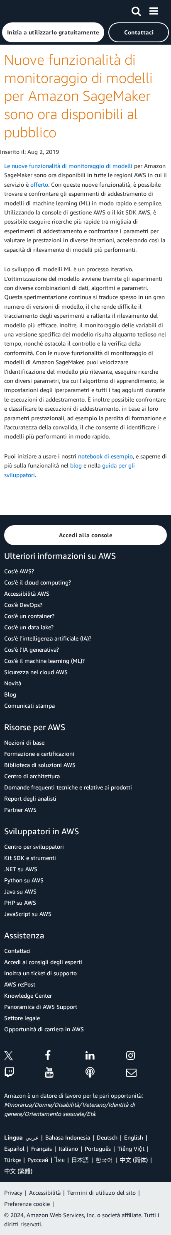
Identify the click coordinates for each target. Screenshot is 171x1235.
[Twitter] (24, 1056)
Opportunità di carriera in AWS (44, 1029)
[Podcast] (106, 1073)
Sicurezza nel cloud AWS (36, 671)
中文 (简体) (134, 1159)
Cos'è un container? (29, 615)
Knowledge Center (28, 995)
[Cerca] (136, 9)
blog (76, 465)
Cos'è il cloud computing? (37, 582)
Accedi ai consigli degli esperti (43, 961)
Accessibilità (45, 1192)
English (133, 1137)
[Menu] (153, 9)
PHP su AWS (20, 902)
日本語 (80, 1159)
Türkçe (12, 1159)
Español (14, 1148)
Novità (12, 683)
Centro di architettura (32, 775)
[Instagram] (146, 1056)
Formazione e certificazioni (39, 753)
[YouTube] (65, 1073)
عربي (32, 1137)
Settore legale (22, 1017)
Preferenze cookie (27, 1203)
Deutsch (107, 1137)
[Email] (146, 1073)
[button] (53, 32)
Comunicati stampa (29, 705)
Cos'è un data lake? (29, 627)
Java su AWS (20, 891)
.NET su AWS (20, 868)
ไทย (60, 1159)
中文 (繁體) (18, 1170)
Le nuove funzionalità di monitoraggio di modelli (68, 165)
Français (41, 1148)
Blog (10, 694)
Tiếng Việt (130, 1148)
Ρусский (37, 1159)
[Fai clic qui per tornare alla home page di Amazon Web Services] (21, 11)
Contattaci (17, 950)
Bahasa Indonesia (67, 1137)
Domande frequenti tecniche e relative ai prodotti (68, 787)
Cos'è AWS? (19, 571)
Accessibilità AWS (26, 593)
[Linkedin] (106, 1056)
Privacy (13, 1192)
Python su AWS (24, 880)
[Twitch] (24, 1073)
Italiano (68, 1148)
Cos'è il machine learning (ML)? (44, 660)
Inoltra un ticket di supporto (40, 973)
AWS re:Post (19, 984)
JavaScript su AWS (27, 913)
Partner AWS (20, 809)
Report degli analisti (30, 798)
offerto (39, 184)
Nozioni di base (24, 742)
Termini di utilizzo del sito (101, 1192)
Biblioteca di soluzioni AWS (40, 764)
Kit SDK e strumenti (30, 857)
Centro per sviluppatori (34, 846)
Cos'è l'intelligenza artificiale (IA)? (47, 638)
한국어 (104, 1159)
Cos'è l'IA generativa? (31, 649)
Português (98, 1148)
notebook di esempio (105, 456)
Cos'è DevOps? (23, 604)
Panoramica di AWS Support (40, 1006)
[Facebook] (65, 1056)
